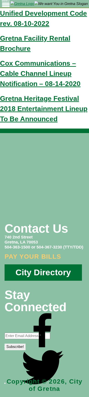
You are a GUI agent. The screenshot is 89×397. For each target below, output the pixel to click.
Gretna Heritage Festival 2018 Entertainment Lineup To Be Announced (43, 109)
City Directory (43, 272)
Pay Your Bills (33, 256)
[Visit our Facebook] (42, 346)
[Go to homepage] (22, 4)
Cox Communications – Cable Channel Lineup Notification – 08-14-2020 (40, 73)
